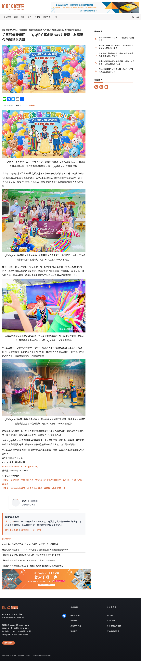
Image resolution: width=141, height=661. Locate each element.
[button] (133, 17)
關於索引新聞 (11, 530)
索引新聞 (9, 521)
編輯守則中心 (75, 615)
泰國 (23, 17)
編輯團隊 (74, 620)
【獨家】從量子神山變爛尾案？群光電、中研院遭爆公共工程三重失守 (31, 555)
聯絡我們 (74, 631)
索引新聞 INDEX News (10, 30)
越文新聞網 (8, 643)
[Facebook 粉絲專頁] (64, 616)
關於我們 (110, 615)
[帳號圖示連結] (137, 17)
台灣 (55, 17)
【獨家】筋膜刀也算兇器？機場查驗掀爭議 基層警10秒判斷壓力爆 (33, 488)
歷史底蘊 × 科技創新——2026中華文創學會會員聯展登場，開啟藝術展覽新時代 (35, 550)
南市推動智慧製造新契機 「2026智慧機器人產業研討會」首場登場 (30, 544)
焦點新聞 (7, 17)
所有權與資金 (75, 626)
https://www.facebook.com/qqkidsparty (20, 466)
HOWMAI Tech (46, 655)
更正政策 (37, 530)
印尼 (29, 17)
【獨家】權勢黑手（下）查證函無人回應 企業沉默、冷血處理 (28, 561)
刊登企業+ (111, 620)
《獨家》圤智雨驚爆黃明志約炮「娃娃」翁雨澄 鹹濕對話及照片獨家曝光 (32, 566)
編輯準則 (25, 530)
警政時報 (32, 105)
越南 (16, 17)
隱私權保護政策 (113, 631)
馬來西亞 (46, 17)
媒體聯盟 (23, 30)
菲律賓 (37, 17)
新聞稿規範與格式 (114, 626)
